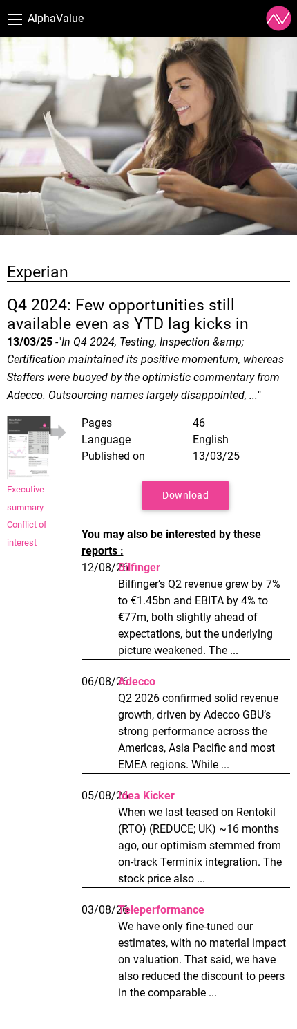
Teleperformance (161, 909)
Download (185, 495)
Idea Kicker (146, 795)
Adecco (136, 681)
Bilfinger (139, 567)
